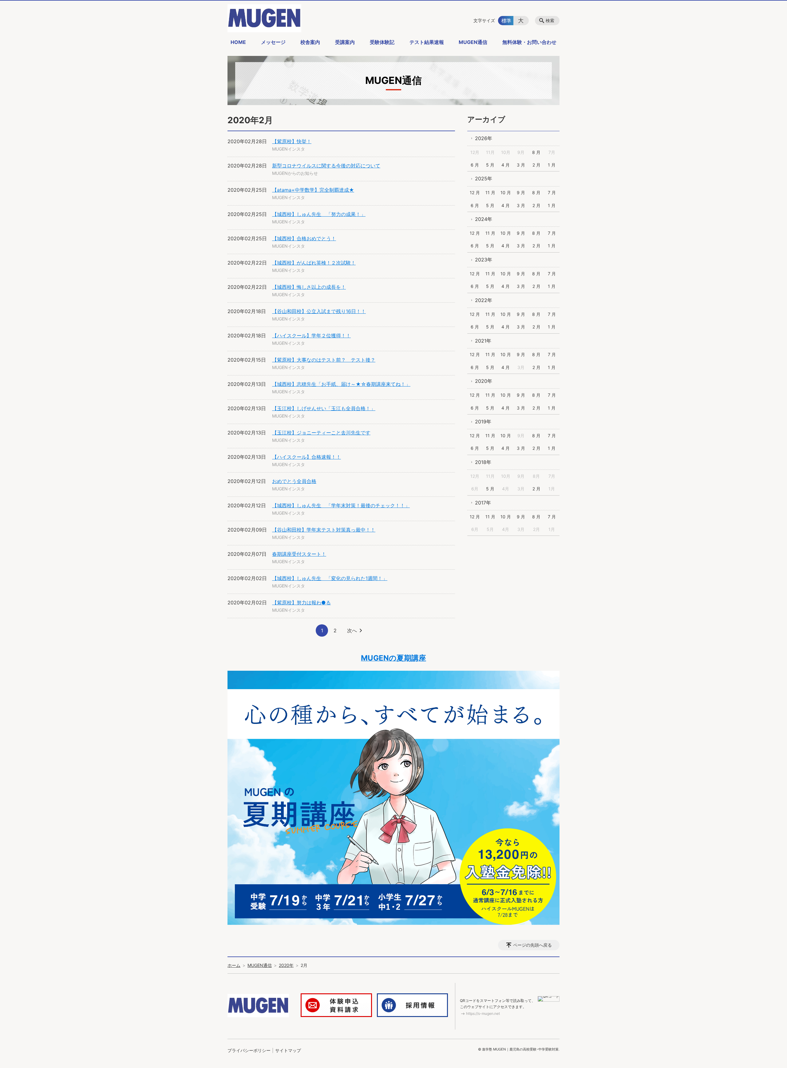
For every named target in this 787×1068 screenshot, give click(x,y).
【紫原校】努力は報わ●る (301, 602)
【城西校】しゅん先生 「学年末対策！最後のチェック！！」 (341, 505)
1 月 (552, 164)
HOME (238, 42)
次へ (352, 630)
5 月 (490, 164)
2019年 (483, 421)
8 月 (536, 152)
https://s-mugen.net (483, 1013)
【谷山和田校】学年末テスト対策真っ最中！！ (323, 530)
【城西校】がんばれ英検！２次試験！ (314, 263)
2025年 (483, 178)
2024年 (483, 219)
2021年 (483, 341)
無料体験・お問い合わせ (529, 42)
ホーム (233, 965)
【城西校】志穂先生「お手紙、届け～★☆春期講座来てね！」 (341, 384)
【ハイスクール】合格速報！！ (306, 457)
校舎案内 (310, 42)
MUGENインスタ (288, 148)
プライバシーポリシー (249, 1050)
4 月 (505, 164)
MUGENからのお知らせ (295, 173)
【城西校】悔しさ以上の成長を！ (309, 287)
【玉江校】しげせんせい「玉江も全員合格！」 (323, 408)
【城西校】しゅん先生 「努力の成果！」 (319, 214)
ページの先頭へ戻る (532, 945)
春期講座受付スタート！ (299, 554)
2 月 (536, 164)
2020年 (483, 381)
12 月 (475, 192)
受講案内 (345, 42)
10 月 (505, 192)
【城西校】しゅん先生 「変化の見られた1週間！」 (329, 578)
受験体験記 (382, 42)
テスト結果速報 (426, 42)
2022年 (483, 300)
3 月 (521, 164)
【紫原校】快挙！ (291, 141)
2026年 (483, 138)
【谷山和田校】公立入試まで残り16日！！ (319, 311)
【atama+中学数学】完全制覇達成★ (313, 190)
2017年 (483, 503)
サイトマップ (288, 1050)
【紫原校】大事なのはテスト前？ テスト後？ (323, 360)
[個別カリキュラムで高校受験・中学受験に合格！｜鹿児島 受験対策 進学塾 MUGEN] (264, 18)
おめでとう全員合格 (294, 481)
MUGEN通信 (473, 42)
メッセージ (273, 42)
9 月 (521, 192)
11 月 (490, 192)
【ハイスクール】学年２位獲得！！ (311, 335)
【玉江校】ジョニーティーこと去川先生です (321, 433)
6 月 (475, 164)
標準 (506, 21)
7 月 (552, 192)
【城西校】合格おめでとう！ (304, 238)
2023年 (483, 260)
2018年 (483, 462)
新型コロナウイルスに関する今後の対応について (326, 166)
